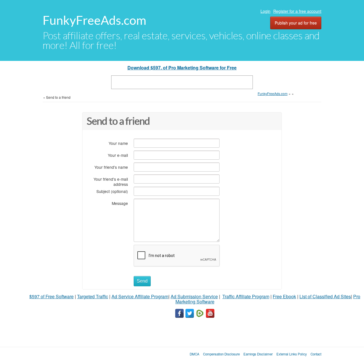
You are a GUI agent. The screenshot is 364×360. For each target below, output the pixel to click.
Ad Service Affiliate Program (139, 296)
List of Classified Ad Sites (325, 296)
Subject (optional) (112, 191)
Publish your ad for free (296, 23)
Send (142, 281)
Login (265, 11)
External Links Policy (291, 354)
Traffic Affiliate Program (245, 296)
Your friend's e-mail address (111, 181)
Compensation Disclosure (221, 354)
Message (120, 203)
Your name (118, 143)
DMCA (194, 354)
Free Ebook (284, 296)
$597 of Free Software (51, 296)
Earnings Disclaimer (258, 354)
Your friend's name (111, 167)
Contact (316, 354)
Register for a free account (297, 11)
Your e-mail (118, 155)
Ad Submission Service (194, 296)
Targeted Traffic (92, 296)
